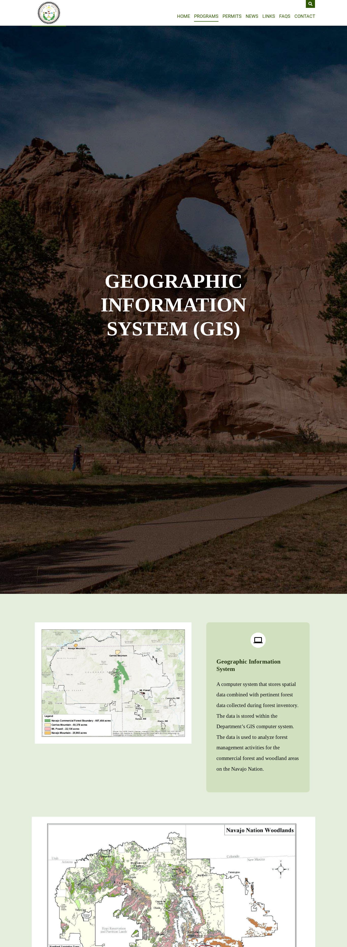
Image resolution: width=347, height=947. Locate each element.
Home (183, 16)
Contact (304, 16)
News (252, 16)
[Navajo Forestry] (48, 12)
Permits (232, 16)
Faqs (284, 16)
